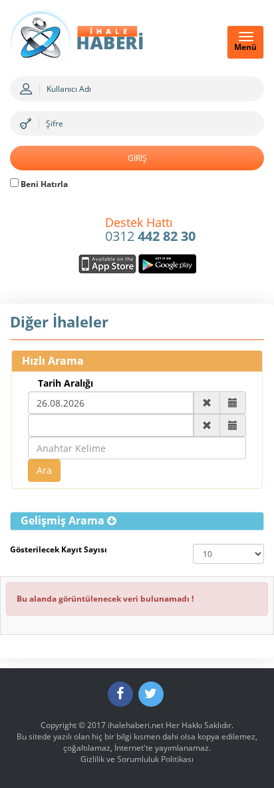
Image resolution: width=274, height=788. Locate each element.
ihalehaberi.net (136, 725)
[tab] (137, 521)
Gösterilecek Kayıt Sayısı (58, 549)
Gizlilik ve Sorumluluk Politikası (137, 759)
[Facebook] (120, 694)
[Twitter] (151, 694)
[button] (68, 520)
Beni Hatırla (43, 184)
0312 (150, 230)
